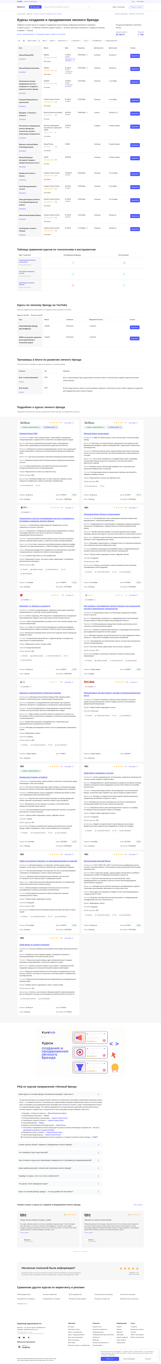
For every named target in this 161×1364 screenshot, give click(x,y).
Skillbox (46, 1115)
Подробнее (22, 59)
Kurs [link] (21, 7)
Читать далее (24, 1232)
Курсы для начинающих (75, 1337)
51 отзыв (46, 119)
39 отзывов (47, 105)
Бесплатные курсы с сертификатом (79, 1345)
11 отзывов (47, 136)
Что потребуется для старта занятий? (33, 1152)
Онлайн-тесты (97, 1326)
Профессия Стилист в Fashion (33, 777)
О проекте (134, 1326)
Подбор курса (121, 1342)
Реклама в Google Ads (102, 1299)
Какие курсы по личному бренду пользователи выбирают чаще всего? (46, 1094)
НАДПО (95, 1137)
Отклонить (148, 1359)
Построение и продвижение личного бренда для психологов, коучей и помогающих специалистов (112, 607)
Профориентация (98, 1332)
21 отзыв (46, 163)
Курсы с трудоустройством (76, 1334)
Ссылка (21, 381)
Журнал (119, 1329)
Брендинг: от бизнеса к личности (34, 606)
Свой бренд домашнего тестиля (27, 272)
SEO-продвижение (75, 1294)
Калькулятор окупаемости (101, 1342)
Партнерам (120, 1334)
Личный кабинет (98, 1345)
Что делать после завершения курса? (33, 1184)
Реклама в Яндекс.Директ (78, 1299)
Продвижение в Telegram (51, 1299)
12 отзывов (47, 150)
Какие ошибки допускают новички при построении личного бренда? (45, 1168)
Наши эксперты (121, 1340)
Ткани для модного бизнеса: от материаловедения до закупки (48, 861)
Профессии (96, 1337)
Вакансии (119, 1332)
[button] (77, 1251)
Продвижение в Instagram (26, 1299)
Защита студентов (122, 1337)
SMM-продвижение (23, 1294)
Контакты (133, 1332)
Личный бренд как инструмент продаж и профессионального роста (112, 694)
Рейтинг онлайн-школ (137, 1337)
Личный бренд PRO (28, 433)
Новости (119, 1326)
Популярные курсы (74, 1329)
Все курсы (71, 1326)
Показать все (21, 1303)
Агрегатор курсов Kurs (29, 1324)
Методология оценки (137, 1329)
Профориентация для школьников (103, 1334)
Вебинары (96, 1340)
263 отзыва (47, 61)
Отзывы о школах (136, 7)
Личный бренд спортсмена (96, 433)
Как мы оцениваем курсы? (26, 34)
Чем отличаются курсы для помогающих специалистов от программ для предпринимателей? (55, 1160)
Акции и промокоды (119, 7)
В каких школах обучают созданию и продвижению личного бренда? (45, 1145)
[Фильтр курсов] (24, 41)
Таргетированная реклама (103, 1294)
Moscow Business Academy (57, 1113)
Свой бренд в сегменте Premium (26, 283)
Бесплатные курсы (73, 1340)
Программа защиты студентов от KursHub (50, 34)
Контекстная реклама (127, 1294)
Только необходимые (129, 1359)
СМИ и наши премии (137, 1334)
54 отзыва (47, 87)
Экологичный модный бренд (97, 861)
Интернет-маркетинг (50, 1294)
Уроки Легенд (60, 1125)
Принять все (109, 1359)
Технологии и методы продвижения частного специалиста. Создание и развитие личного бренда (46, 519)
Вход (133, 1)
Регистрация (140, 1)
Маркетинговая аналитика (129, 1299)
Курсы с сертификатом (75, 1332)
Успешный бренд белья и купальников (27, 261)
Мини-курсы (71, 1342)
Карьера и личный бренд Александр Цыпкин (40, 693)
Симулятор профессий (100, 1329)
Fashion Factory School (60, 1118)
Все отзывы (138, 1205)
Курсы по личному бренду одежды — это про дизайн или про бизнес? (46, 1192)
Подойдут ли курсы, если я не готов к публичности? (39, 1176)
